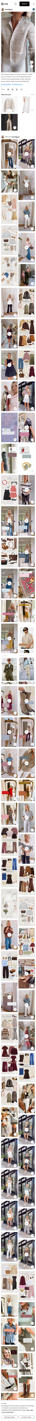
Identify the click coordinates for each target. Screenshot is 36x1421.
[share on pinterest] (12, 89)
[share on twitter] (16, 89)
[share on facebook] (8, 89)
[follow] (34, 9)
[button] (33, 4)
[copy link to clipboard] (21, 89)
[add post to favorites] (31, 66)
